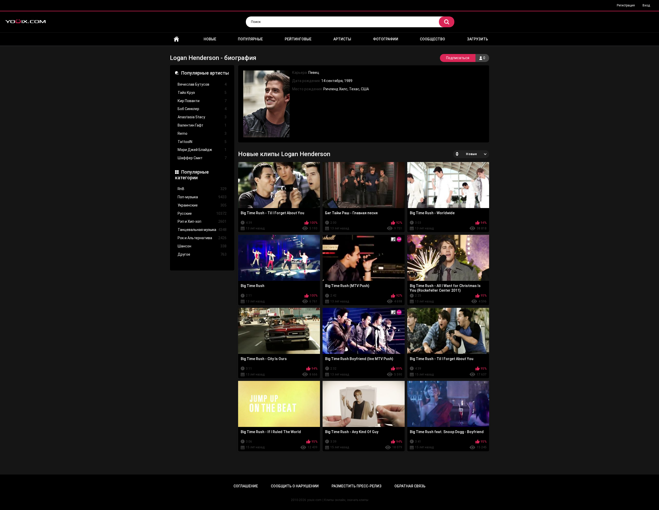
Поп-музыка (202, 197)
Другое (202, 254)
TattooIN (202, 142)
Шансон (202, 246)
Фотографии (385, 39)
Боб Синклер (202, 109)
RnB (202, 189)
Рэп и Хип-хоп (202, 221)
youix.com (314, 500)
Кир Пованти (202, 101)
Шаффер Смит (202, 158)
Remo (202, 133)
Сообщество (432, 39)
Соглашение (245, 486)
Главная (176, 39)
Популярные (250, 39)
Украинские (202, 205)
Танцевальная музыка (202, 230)
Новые (210, 39)
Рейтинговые (298, 39)
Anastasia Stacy (202, 117)
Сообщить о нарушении (295, 486)
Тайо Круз (202, 93)
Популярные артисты (205, 73)
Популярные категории (192, 174)
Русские (202, 213)
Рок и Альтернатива (202, 238)
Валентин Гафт (202, 125)
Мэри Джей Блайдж (202, 150)
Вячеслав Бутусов (202, 84)
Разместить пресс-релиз (356, 486)
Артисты (342, 39)
